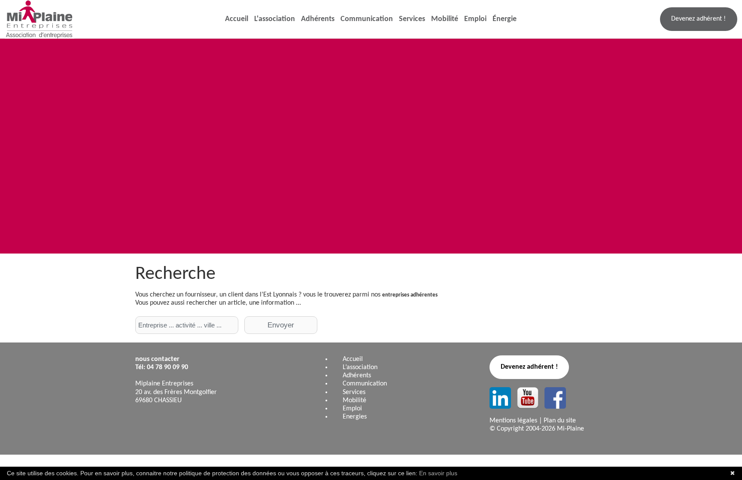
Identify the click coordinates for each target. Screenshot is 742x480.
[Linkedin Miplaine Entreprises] (500, 397)
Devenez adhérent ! (698, 18)
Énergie (505, 19)
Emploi (475, 19)
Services (412, 19)
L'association (274, 19)
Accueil (236, 19)
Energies (355, 416)
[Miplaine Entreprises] (37, 19)
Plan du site (560, 420)
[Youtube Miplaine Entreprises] (528, 397)
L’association (360, 367)
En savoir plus (438, 473)
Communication (367, 19)
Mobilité (444, 19)
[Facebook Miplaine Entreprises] (555, 397)
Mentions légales (513, 420)
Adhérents (318, 19)
